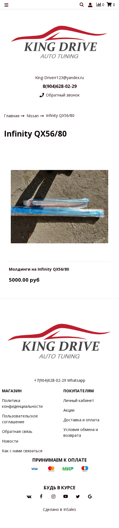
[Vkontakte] (29, 495)
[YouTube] (65, 495)
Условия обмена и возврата (80, 432)
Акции (68, 410)
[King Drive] (59, 42)
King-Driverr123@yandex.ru (59, 77)
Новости (10, 441)
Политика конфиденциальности (22, 403)
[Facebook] (41, 495)
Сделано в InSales (59, 509)
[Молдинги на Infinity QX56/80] (59, 206)
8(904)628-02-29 (60, 86)
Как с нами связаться (22, 450)
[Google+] (90, 495)
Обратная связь (17, 431)
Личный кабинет (78, 400)
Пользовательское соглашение (20, 418)
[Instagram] (53, 495)
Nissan (33, 115)
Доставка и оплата (81, 419)
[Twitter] (78, 495)
